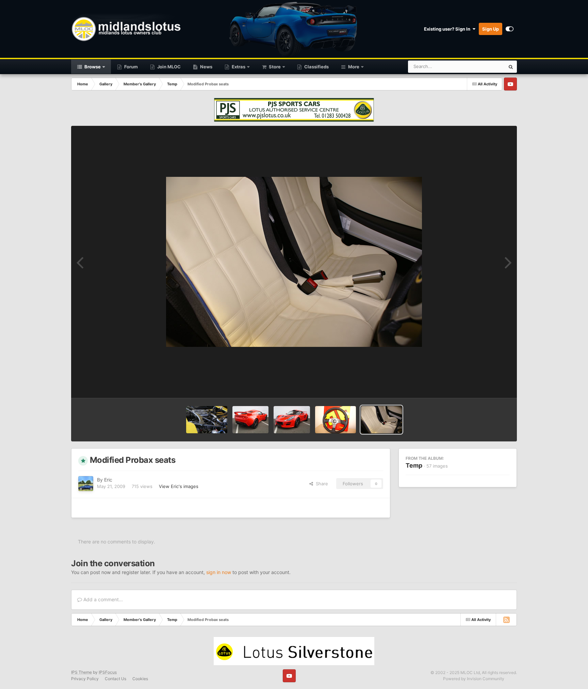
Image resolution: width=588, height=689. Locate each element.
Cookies (140, 678)
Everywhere (484, 66)
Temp (414, 465)
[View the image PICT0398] (206, 419)
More (353, 66)
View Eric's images (178, 486)
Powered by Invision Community (473, 678)
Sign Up (490, 29)
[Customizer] (509, 29)
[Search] (511, 67)
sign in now (218, 572)
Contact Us (115, 678)
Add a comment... (102, 599)
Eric (108, 480)
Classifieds (316, 66)
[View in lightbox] (294, 262)
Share (320, 483)
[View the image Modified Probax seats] (381, 419)
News (205, 66)
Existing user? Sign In (448, 29)
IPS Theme (81, 672)
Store (274, 66)
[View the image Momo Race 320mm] (335, 419)
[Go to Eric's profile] (85, 483)
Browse (92, 66)
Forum (130, 66)
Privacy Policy (85, 678)
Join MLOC (168, 66)
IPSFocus (108, 672)
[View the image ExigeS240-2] (250, 419)
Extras (238, 66)
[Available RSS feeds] (506, 619)
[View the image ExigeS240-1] (292, 419)
